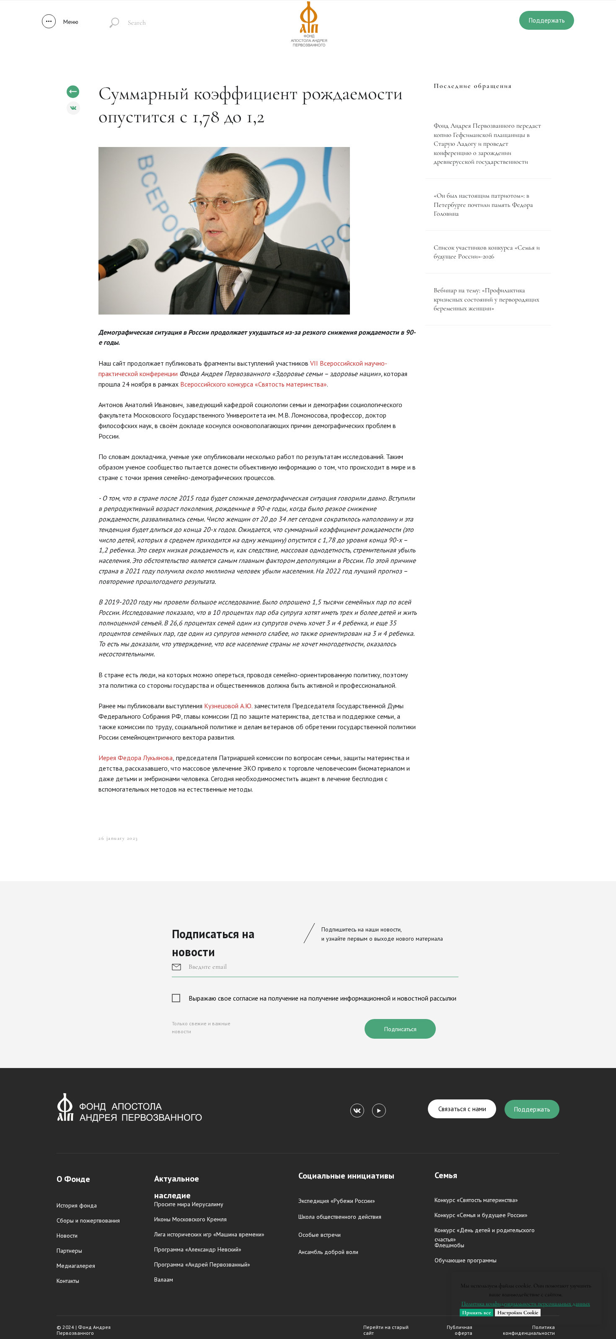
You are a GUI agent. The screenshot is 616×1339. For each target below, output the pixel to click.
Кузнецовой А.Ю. (228, 706)
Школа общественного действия (339, 1216)
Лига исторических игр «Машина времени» (209, 1234)
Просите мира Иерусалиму (188, 1204)
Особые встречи (319, 1234)
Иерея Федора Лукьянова (135, 757)
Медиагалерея (76, 1265)
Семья (446, 1175)
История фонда (77, 1205)
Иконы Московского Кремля (190, 1219)
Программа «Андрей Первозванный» (202, 1264)
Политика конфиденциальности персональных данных (525, 1303)
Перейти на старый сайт (386, 1330)
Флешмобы (449, 1245)
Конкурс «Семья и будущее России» (481, 1215)
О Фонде (73, 1179)
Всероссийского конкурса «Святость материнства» (253, 384)
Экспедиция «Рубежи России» (336, 1201)
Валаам (163, 1279)
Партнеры (69, 1250)
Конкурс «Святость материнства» (476, 1200)
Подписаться (400, 1029)
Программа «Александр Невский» (197, 1249)
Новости (67, 1235)
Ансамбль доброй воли (328, 1252)
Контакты (68, 1281)
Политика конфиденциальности (529, 1330)
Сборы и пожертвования (88, 1220)
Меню (70, 22)
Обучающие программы (466, 1260)
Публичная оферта (459, 1330)
